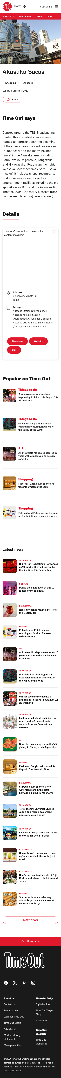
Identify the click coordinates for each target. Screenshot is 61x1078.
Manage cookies (12, 1045)
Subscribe (46, 7)
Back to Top (33, 941)
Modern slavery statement (12, 1037)
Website (38, 341)
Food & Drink (25, 17)
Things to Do (9, 17)
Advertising (10, 1029)
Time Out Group (12, 1023)
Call (14, 350)
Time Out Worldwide (41, 1042)
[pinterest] (24, 983)
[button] (54, 231)
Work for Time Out (14, 1017)
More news (30, 920)
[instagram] (33, 983)
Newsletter (41, 1021)
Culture (39, 17)
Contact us (9, 1004)
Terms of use (11, 1011)
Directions (17, 341)
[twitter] (15, 983)
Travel (50, 17)
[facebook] (6, 983)
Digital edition (43, 1004)
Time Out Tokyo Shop (44, 1013)
